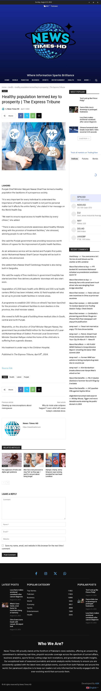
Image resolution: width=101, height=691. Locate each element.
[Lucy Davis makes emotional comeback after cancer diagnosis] (73, 119)
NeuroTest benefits (76, 378)
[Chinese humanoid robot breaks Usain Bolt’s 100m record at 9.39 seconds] (73, 130)
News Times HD (13, 109)
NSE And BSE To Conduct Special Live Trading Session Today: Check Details (83, 306)
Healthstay (73, 256)
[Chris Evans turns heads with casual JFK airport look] (5, 621)
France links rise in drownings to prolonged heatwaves (88, 109)
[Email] (39, 115)
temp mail (73, 326)
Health (10, 87)
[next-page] (7, 482)
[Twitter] (97, 2)
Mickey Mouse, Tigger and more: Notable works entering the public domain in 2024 (83, 401)
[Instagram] (93, 2)
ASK (97, 683)
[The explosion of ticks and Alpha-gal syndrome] (12, 460)
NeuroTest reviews (76, 293)
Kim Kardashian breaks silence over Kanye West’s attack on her (82, 370)
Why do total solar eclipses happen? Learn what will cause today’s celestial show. (52, 408)
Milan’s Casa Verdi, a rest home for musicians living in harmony (16, 608)
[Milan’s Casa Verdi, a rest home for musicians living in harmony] (5, 605)
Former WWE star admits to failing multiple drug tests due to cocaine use (83, 360)
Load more (83, 138)
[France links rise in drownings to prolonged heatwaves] (73, 109)
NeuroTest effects (76, 344)
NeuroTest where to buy (79, 266)
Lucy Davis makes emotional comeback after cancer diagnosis (88, 120)
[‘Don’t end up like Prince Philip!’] (73, 100)
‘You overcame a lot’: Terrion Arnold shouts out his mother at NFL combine (84, 259)
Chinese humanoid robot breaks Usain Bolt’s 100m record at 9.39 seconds (89, 130)
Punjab (26, 377)
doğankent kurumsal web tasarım (83, 396)
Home (4, 87)
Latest (19, 377)
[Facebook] (89, 2)
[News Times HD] (3, 109)
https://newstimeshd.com (32, 427)
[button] (96, 80)
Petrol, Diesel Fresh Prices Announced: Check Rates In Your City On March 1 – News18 (83, 337)
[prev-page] (3, 482)
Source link (7, 368)
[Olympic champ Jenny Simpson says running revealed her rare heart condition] (55, 460)
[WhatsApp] (33, 115)
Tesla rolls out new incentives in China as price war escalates (84, 295)
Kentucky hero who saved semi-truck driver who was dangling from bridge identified (84, 285)
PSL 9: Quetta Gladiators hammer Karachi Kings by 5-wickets (84, 381)
